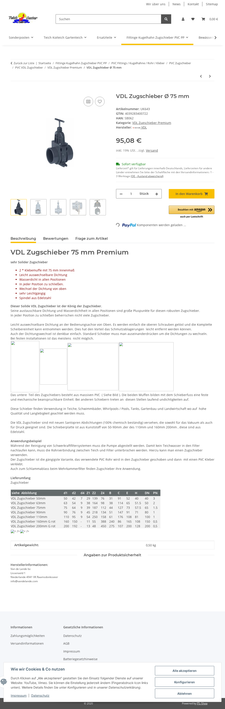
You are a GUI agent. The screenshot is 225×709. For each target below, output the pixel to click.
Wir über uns (155, 4)
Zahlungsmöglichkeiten (28, 636)
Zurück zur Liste (24, 63)
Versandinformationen (27, 643)
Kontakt (193, 4)
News (176, 4)
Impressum (19, 695)
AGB (66, 643)
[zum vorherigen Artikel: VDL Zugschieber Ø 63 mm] (200, 76)
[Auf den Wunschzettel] (100, 101)
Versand (152, 150)
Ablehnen (184, 693)
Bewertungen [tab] (55, 238)
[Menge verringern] (121, 193)
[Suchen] (166, 19)
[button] (183, 19)
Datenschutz (40, 695)
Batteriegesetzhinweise (80, 659)
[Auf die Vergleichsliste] (88, 101)
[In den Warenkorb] (14, 90)
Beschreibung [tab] (23, 238)
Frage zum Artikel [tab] (91, 238)
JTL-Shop (202, 703)
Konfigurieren (184, 682)
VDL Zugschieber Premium (151, 123)
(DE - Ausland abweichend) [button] (147, 176)
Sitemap (212, 4)
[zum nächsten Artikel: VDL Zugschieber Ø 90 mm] (209, 76)
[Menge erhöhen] (156, 193)
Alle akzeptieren (184, 671)
